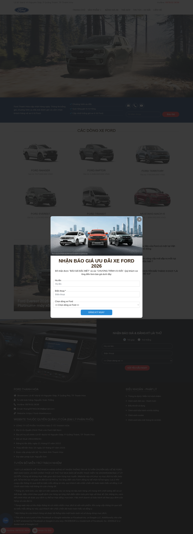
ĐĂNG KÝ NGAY (96, 312)
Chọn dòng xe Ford (64, 301)
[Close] (139, 219)
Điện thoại (60, 291)
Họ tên (58, 280)
